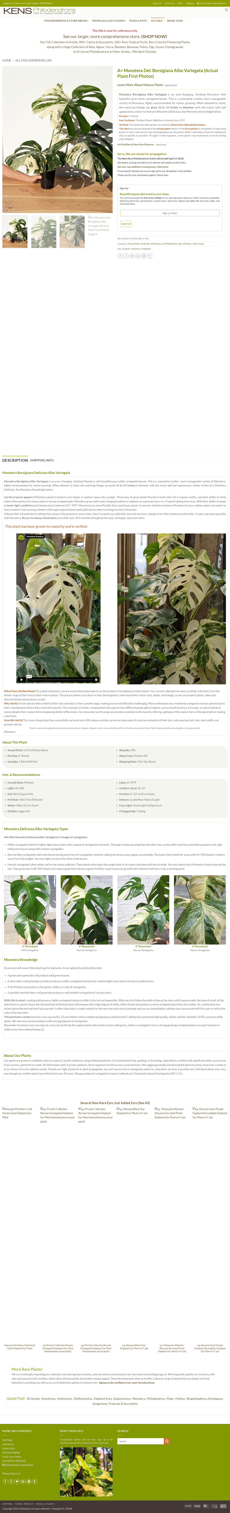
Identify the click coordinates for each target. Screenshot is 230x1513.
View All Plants (44, 1504)
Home (6, 60)
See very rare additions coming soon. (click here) (142, 166)
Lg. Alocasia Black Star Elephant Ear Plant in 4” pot (134, 1347)
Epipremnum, (123, 1398)
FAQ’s (180, 3)
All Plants (187, 243)
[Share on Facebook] (120, 256)
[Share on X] (126, 256)
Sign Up (124, 188)
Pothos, (180, 1398)
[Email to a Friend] (138, 256)
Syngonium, (100, 1403)
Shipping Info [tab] (42, 460)
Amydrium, (49, 1398)
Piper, (171, 1398)
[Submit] (167, 1441)
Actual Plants (134, 243)
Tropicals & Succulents (123, 1403)
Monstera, (139, 1398)
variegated (146, 248)
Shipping (190, 3)
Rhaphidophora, (197, 1398)
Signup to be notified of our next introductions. (127, 1382)
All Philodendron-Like (33, 60)
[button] (211, 3)
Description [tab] (15, 460)
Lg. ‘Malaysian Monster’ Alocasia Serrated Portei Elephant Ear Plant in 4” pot (172, 1348)
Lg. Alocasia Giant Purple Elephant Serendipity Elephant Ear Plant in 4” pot (210, 1348)
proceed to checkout (14, 1460)
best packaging (11, 1452)
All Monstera (156, 243)
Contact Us (170, 3)
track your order (11, 1456)
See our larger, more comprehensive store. (115, 36)
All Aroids (145, 243)
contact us (8, 1444)
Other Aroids (198, 243)
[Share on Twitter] (132, 256)
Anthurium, (65, 1398)
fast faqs (7, 1440)
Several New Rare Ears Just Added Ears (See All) (115, 1103)
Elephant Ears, (103, 1398)
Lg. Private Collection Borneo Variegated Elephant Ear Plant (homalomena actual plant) (57, 1348)
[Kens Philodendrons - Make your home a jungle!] (49, 11)
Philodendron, (156, 1398)
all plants (126, 248)
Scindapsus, (215, 1398)
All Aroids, (34, 1398)
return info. (8, 1448)
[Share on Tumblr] (149, 256)
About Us (157, 3)
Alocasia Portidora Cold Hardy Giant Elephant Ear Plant (19, 1347)
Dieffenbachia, (83, 1398)
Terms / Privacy (24, 1504)
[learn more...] (86, 1471)
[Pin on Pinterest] (143, 256)
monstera (135, 248)
